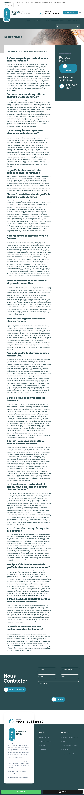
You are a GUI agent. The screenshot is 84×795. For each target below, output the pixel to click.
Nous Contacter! (67, 68)
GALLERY (68, 21)
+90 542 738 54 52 (71, 86)
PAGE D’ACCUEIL (30, 21)
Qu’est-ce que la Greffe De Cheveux (69, 739)
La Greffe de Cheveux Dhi (69, 746)
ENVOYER (60, 699)
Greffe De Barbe (66, 750)
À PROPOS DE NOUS (43, 21)
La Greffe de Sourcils (67, 754)
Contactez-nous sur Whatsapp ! (67, 78)
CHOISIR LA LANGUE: (69, 12)
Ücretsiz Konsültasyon (16, 689)
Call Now (64, 791)
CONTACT (76, 21)
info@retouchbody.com (20, 777)
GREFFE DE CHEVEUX (57, 21)
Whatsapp (22, 791)
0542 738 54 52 (21, 771)
